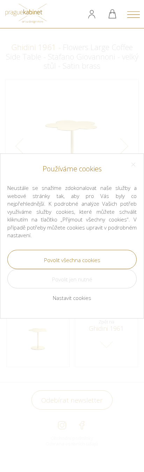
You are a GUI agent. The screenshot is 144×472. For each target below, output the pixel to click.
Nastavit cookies (72, 297)
